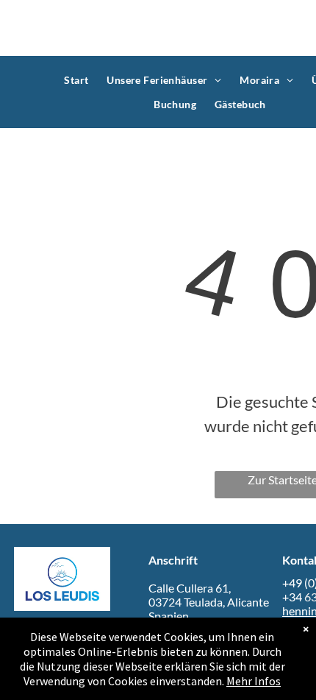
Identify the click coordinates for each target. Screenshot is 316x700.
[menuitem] (78, 80)
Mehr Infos (253, 681)
